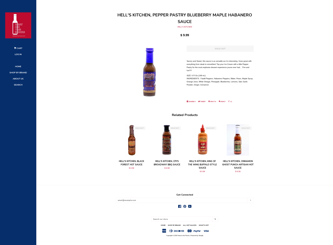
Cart (19, 48)
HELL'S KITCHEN (184, 27)
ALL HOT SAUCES (189, 225)
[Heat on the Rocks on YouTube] (189, 207)
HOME (18, 66)
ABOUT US (18, 78)
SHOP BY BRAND (18, 72)
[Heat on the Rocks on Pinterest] (184, 207)
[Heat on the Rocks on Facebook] (179, 207)
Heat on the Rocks (184, 235)
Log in (18, 54)
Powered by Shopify (197, 235)
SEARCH (18, 84)
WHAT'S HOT (204, 225)
